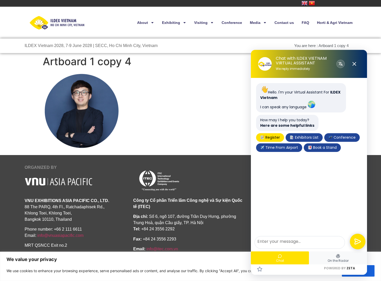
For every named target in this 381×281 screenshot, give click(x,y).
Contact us (284, 23)
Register (272, 137)
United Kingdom (304, 3)
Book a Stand (324, 147)
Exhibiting (171, 23)
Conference (232, 23)
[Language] (340, 64)
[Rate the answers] (260, 269)
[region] (190, 266)
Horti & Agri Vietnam (334, 23)
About (142, 23)
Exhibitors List (306, 137)
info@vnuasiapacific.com (60, 235)
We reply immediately (293, 69)
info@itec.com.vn (162, 249)
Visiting (201, 23)
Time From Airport (281, 147)
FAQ (305, 23)
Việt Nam (312, 3)
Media (255, 23)
